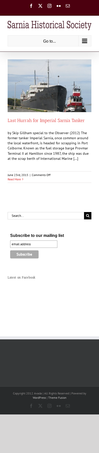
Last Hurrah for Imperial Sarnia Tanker (46, 120)
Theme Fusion (57, 397)
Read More (14, 179)
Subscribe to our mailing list (37, 235)
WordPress (39, 397)
